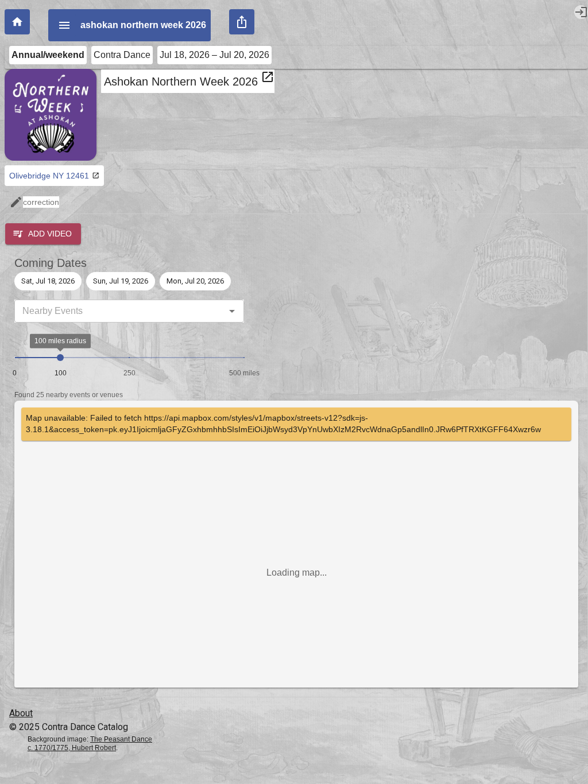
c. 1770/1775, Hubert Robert (72, 748)
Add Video (50, 233)
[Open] (232, 311)
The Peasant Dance (121, 739)
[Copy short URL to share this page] (241, 21)
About (21, 713)
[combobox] (120, 311)
